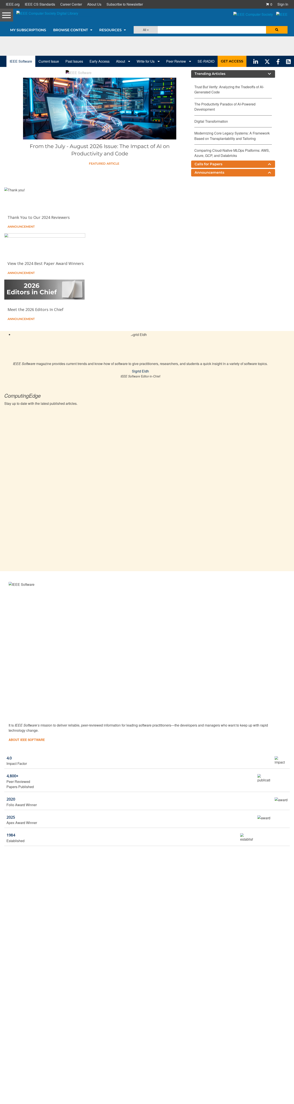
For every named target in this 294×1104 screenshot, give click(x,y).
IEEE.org (13, 4)
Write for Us (146, 61)
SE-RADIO (206, 61)
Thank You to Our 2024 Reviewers (39, 217)
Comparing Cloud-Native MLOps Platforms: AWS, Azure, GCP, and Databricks (232, 153)
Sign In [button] (282, 4)
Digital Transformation (211, 121)
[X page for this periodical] (267, 61)
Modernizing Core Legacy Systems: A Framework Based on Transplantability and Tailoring (232, 136)
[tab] (233, 73)
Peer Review (176, 61)
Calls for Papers (208, 164)
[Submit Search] (277, 30)
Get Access (232, 61)
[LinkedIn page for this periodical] (255, 61)
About (121, 61)
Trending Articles (210, 74)
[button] (269, 4)
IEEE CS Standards (40, 4)
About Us (94, 4)
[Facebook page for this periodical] (278, 61)
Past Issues (74, 61)
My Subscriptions (28, 30)
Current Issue (49, 61)
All (145, 30)
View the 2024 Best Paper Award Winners (46, 263)
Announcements (209, 172)
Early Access (100, 61)
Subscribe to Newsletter (125, 4)
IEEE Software (21, 61)
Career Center (71, 4)
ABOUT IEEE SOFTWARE (27, 740)
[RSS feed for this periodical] (288, 61)
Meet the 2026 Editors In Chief (35, 309)
